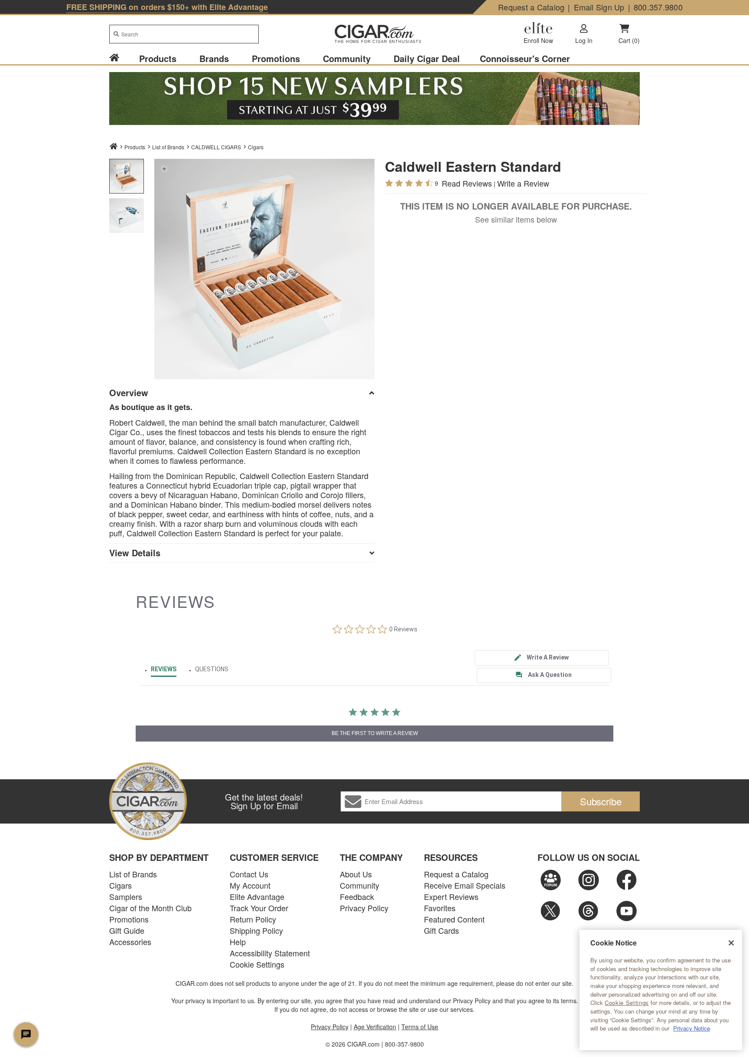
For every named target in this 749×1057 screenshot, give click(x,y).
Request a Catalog (531, 7)
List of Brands (133, 874)
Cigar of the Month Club (150, 907)
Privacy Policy (364, 907)
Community (359, 885)
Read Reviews (467, 183)
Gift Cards (441, 930)
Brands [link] (214, 58)
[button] (164, 168)
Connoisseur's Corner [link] (525, 58)
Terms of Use (419, 1026)
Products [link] (157, 58)
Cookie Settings (627, 1003)
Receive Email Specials (464, 885)
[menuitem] (119, 58)
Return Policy (253, 919)
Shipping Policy (256, 930)
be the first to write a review (375, 733)
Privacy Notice (691, 1028)
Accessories (130, 941)
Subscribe (601, 801)
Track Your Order (259, 907)
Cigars (256, 147)
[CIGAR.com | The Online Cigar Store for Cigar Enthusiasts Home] (374, 35)
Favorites (440, 907)
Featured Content (454, 919)
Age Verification (375, 1026)
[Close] (731, 942)
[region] (661, 990)
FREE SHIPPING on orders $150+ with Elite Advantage (167, 7)
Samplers (125, 896)
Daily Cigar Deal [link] (427, 58)
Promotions (129, 919)
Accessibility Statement (270, 953)
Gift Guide (126, 930)
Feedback (357, 896)
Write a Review (523, 183)
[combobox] (184, 34)
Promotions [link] (276, 58)
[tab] (542, 658)
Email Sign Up (599, 7)
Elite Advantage (257, 896)
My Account (250, 885)
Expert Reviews (451, 896)
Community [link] (347, 58)
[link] (114, 58)
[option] (126, 176)
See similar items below (516, 219)
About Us (356, 874)
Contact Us (249, 874)
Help (238, 941)
